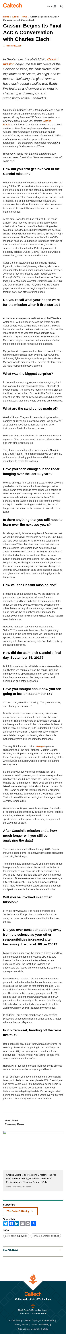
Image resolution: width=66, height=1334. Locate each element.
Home (6, 16)
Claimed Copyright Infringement (38, 1320)
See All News (10, 1250)
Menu (50, 6)
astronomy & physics (16, 1236)
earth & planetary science (45, 1236)
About (15, 16)
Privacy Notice (21, 1324)
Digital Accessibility (40, 1324)
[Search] (61, 6)
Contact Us (14, 1320)
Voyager (40, 746)
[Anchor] (32, 174)
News (24, 16)
